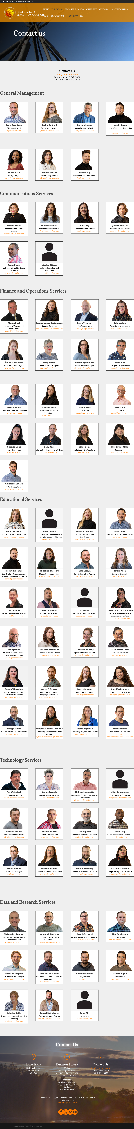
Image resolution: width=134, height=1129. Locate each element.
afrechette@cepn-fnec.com (49, 697)
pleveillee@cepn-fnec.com (14, 837)
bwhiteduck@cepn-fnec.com (14, 697)
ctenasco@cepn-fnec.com (120, 618)
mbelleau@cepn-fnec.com (14, 233)
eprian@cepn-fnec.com (14, 178)
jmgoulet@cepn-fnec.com (49, 982)
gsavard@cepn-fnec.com (14, 489)
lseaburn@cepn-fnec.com (84, 695)
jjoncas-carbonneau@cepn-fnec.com (49, 328)
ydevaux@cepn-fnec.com (49, 178)
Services (103, 9)
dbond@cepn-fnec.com (49, 452)
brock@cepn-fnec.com (120, 537)
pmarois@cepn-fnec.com (14, 413)
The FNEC (56, 9)
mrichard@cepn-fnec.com (49, 874)
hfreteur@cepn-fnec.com (123, 737)
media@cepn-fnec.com (67, 1102)
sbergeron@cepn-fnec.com (14, 979)
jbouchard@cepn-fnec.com (120, 231)
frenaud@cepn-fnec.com (14, 579)
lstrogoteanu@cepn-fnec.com (120, 798)
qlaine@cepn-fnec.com (14, 452)
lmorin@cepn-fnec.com (49, 415)
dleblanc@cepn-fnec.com (120, 328)
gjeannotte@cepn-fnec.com (84, 368)
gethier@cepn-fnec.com (120, 413)
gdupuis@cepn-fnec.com (120, 979)
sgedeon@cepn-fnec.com (49, 539)
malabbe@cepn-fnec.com (120, 655)
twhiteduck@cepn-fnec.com (14, 798)
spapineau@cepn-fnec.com (85, 734)
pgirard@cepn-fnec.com (14, 734)
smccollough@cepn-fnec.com (49, 1018)
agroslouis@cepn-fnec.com (14, 537)
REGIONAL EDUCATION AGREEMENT (81, 9)
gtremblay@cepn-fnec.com (85, 874)
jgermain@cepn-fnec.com (84, 539)
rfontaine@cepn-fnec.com (84, 979)
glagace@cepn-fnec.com (85, 131)
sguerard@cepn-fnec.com (49, 131)
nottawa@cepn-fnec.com (49, 273)
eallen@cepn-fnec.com (119, 576)
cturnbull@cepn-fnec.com (14, 942)
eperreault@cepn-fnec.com (14, 368)
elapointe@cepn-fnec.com (14, 616)
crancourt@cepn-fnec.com (49, 576)
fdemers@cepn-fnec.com (49, 231)
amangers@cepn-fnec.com (120, 695)
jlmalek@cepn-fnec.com (120, 452)
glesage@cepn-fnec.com (85, 576)
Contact (73, 16)
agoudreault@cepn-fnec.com (120, 940)
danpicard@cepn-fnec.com (14, 273)
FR (81, 16)
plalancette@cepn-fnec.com (84, 800)
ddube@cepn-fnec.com (120, 368)
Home (46, 9)
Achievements (119, 9)
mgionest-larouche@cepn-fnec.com (49, 737)
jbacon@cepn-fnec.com (120, 133)
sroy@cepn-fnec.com (85, 231)
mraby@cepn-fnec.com (85, 413)
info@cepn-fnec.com (67, 74)
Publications (57, 16)
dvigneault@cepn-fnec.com (49, 616)
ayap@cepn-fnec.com (120, 837)
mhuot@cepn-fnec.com (14, 331)
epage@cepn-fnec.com (84, 616)
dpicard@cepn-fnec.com (85, 940)
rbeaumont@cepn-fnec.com (49, 655)
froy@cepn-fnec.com (84, 178)
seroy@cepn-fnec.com (14, 874)
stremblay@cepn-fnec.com (85, 328)
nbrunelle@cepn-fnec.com (49, 798)
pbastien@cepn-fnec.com (49, 368)
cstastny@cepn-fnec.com (84, 655)
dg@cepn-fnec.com (14, 131)
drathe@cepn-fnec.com (14, 1021)
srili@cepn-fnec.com (84, 1018)
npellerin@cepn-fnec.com (49, 837)
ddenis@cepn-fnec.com (84, 452)
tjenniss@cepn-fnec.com (14, 658)
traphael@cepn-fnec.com (84, 837)
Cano (45, 16)
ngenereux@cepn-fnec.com (49, 942)
